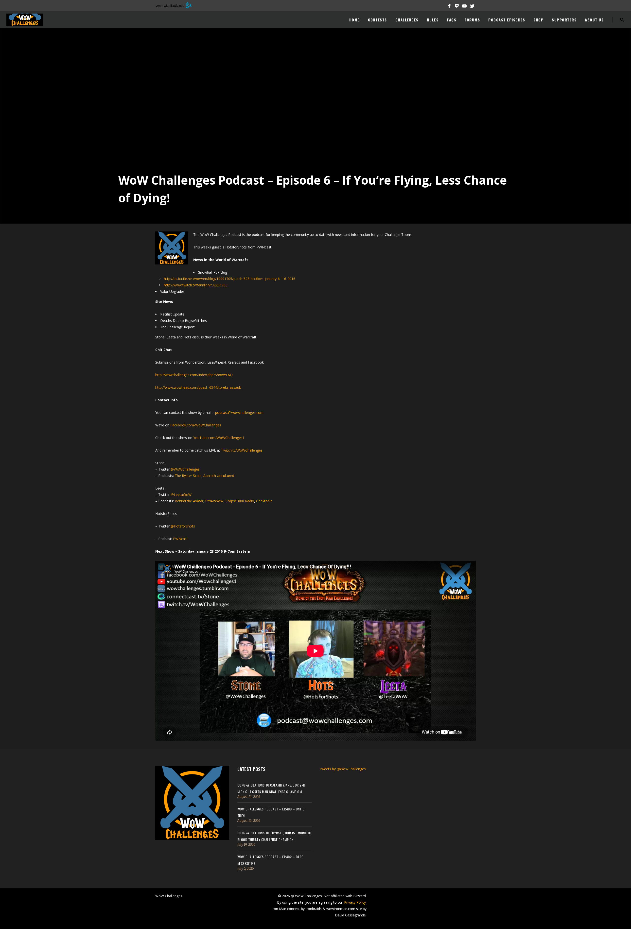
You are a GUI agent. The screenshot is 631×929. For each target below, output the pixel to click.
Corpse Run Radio (240, 501)
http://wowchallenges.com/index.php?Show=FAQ (194, 374)
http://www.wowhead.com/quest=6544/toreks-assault (198, 387)
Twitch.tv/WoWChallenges (242, 450)
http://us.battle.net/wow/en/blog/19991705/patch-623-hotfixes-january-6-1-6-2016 (229, 278)
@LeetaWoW (181, 494)
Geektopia (264, 501)
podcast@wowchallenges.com (239, 412)
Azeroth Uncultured (218, 475)
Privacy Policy (355, 902)
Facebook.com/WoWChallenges (195, 425)
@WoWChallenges (185, 469)
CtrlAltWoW (214, 501)
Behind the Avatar (189, 501)
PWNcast (180, 538)
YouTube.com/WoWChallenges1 (219, 437)
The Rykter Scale (188, 475)
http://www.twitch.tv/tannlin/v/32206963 (196, 285)
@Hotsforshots (183, 526)
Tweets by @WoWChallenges (342, 769)
